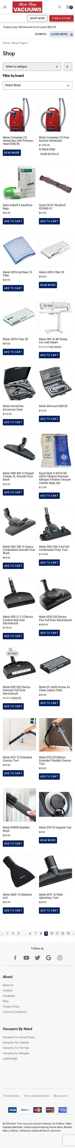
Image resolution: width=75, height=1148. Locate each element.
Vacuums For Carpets (16, 1042)
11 (57, 933)
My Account (61, 1095)
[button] (13, 221)
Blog (5, 1001)
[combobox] (36, 85)
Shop (15, 43)
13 (67, 933)
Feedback (9, 996)
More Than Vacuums (22, 1123)
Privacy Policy (11, 1006)
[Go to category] (68, 66)
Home (6, 43)
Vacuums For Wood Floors (19, 1037)
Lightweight (10, 1058)
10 (51, 933)
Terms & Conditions (15, 1012)
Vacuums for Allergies (16, 1053)
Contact (7, 990)
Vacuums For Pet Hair (16, 1048)
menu (5, 7)
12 (62, 933)
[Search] (59, 7)
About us (8, 985)
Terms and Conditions (36, 1095)
